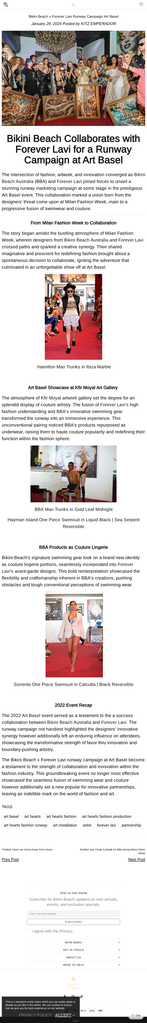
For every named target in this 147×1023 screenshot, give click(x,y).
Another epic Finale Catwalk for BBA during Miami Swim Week (112, 851)
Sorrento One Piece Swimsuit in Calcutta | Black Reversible (73, 684)
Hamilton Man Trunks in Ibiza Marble (73, 366)
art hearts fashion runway (25, 825)
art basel (11, 816)
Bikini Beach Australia (73, 4)
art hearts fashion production (106, 816)
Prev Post (10, 859)
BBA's (62, 411)
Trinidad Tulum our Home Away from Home (27, 849)
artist (87, 825)
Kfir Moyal (51, 397)
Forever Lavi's (115, 404)
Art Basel (31, 715)
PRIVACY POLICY (35, 1015)
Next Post (136, 859)
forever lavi (106, 825)
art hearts (32, 816)
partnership (131, 825)
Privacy (66, 931)
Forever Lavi (70, 181)
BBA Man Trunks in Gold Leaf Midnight (74, 509)
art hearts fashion (61, 816)
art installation (65, 825)
